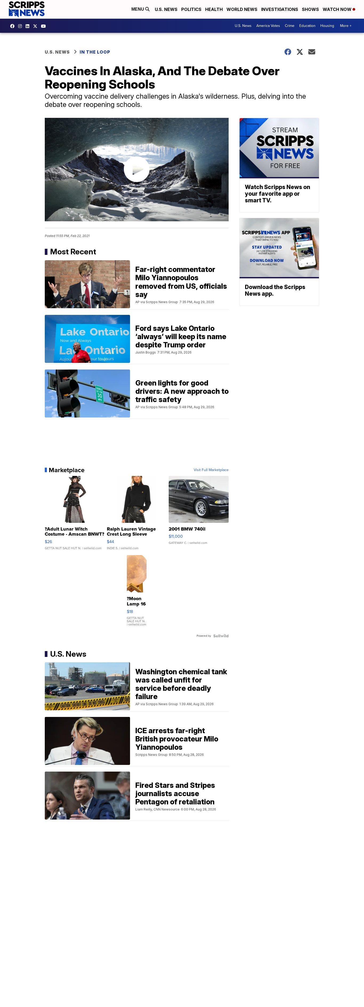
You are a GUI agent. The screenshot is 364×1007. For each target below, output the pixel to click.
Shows (310, 9)
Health (214, 9)
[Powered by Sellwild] (221, 636)
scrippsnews (13, 26)
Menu (138, 9)
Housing (327, 26)
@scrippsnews (44, 26)
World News (242, 9)
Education (307, 26)
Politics (191, 9)
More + (345, 26)
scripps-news (29, 26)
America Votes (268, 26)
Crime (289, 26)
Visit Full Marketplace (211, 470)
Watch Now (338, 9)
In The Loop (95, 52)
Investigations (279, 9)
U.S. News (166, 9)
